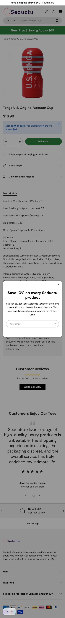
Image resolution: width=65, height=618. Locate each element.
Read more (48, 2)
